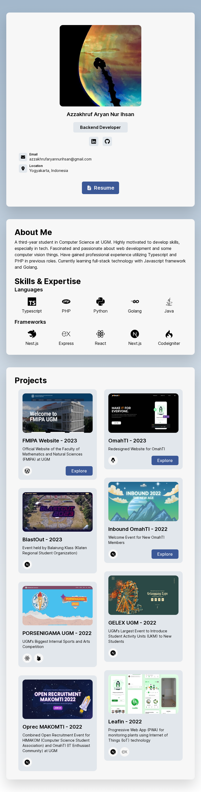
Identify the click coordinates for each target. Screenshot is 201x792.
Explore (79, 470)
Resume (104, 188)
